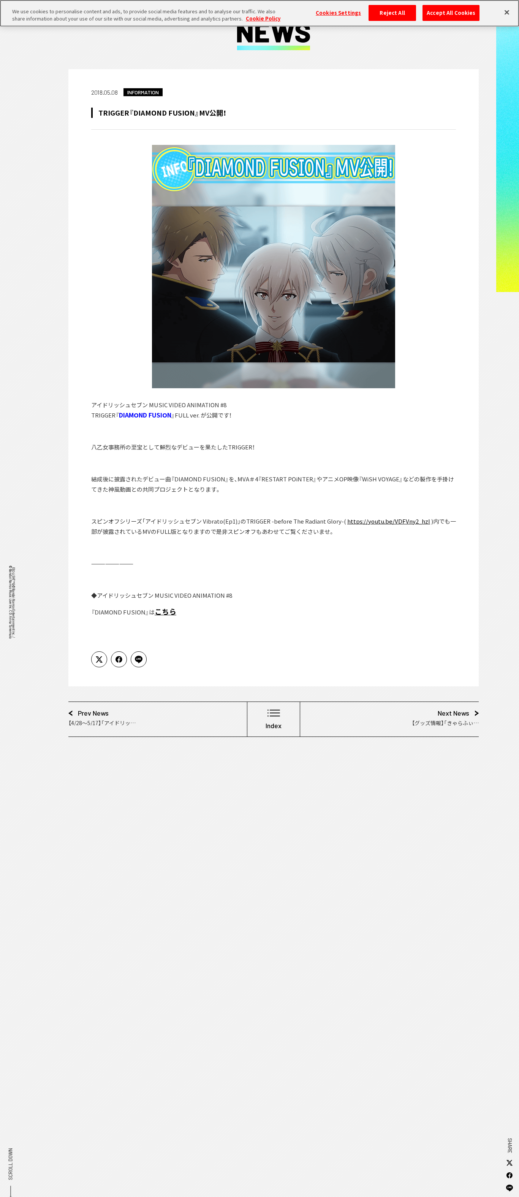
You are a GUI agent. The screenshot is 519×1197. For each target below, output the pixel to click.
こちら (165, 611)
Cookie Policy (263, 18)
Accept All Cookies (451, 12)
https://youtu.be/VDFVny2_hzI (388, 521)
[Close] (506, 12)
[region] (259, 13)
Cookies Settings (338, 12)
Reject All (392, 12)
